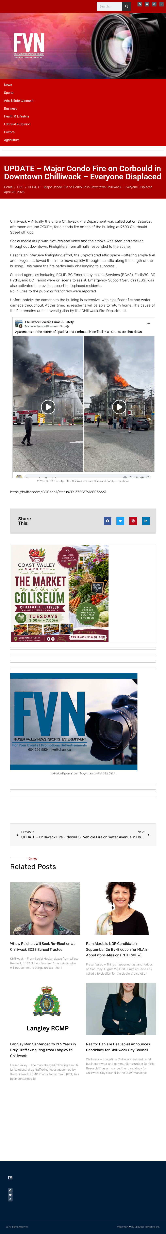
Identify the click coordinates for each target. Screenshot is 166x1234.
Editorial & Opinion (17, 124)
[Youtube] (147, 4)
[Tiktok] (161, 4)
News (8, 85)
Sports (8, 93)
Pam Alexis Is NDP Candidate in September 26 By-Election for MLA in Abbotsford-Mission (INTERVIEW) (117, 949)
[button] (107, 521)
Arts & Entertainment (18, 101)
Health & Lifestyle (16, 116)
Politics (9, 132)
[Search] (126, 6)
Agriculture (11, 140)
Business (10, 108)
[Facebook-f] (139, 4)
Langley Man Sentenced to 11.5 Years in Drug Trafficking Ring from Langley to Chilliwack (43, 1050)
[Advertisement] (131, 45)
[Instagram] (154, 4)
